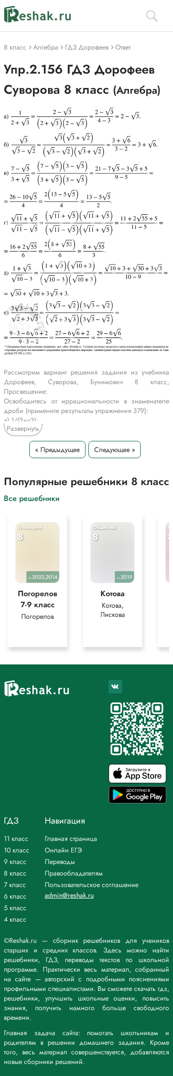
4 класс (15, 919)
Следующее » (114, 449)
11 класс (16, 838)
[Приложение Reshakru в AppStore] (137, 780)
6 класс (15, 896)
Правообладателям (74, 873)
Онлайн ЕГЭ (63, 850)
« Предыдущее (57, 449)
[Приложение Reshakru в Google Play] (137, 800)
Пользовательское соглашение (91, 884)
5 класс (15, 908)
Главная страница (71, 838)
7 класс (15, 884)
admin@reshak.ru (69, 895)
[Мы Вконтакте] (115, 686)
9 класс (15, 861)
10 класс (16, 850)
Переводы (60, 861)
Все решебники (32, 498)
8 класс (15, 873)
